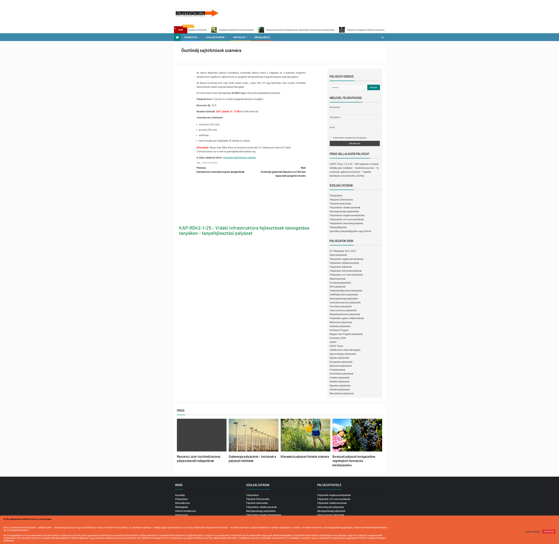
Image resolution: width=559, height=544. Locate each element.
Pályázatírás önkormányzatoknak (346, 223)
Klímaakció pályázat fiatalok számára (201, 30)
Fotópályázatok (337, 369)
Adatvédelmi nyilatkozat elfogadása (349, 138)
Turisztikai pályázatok (341, 306)
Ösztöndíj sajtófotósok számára (239, 157)
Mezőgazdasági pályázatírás (344, 211)
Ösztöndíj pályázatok (340, 282)
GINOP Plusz (336, 346)
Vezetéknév (335, 117)
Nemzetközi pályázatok (342, 393)
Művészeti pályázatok (341, 322)
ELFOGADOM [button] (549, 532)
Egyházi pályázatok (339, 357)
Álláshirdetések (338, 278)
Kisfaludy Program (339, 330)
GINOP (333, 342)
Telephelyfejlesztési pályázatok (346, 290)
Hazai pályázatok (338, 255)
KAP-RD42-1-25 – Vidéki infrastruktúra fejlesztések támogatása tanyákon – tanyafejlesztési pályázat (244, 230)
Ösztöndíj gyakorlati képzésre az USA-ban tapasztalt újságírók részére (283, 171)
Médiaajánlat (262, 37)
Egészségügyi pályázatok (343, 354)
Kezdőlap (180, 495)
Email (332, 127)
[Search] (382, 37)
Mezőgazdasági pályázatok (344, 298)
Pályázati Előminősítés (341, 199)
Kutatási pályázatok (340, 381)
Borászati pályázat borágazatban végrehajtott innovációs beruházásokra (265, 30)
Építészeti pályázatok (341, 365)
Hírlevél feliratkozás (185, 511)
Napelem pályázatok (340, 385)
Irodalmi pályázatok (340, 377)
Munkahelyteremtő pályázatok (345, 314)
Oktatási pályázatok (340, 389)
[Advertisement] (251, 201)
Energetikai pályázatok (341, 362)
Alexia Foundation (209, 163)
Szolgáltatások (215, 37)
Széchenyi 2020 (338, 338)
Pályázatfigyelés (338, 227)
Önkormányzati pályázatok (330, 507)
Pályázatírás (336, 195)
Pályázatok (190, 37)
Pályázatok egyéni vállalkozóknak (347, 318)
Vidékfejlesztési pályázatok (344, 294)
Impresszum (181, 515)
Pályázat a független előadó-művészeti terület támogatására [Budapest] (346, 30)
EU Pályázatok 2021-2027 (343, 251)
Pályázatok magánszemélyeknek (346, 259)
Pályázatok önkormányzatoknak (346, 270)
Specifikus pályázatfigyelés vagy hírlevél (350, 231)
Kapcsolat (239, 37)
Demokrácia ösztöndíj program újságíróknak (220, 169)
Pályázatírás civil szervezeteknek (347, 219)
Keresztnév (335, 107)
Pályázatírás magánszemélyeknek (347, 215)
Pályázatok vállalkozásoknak (344, 263)
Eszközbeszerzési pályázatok (345, 302)
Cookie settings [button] (532, 531)
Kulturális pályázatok (340, 326)
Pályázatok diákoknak (341, 267)
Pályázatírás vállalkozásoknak (345, 207)
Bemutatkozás (182, 503)
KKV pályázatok (338, 286)
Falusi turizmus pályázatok (343, 310)
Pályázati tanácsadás (340, 203)
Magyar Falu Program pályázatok (346, 334)
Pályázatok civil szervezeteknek (346, 274)
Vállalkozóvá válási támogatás (345, 350)
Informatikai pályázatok (341, 373)
